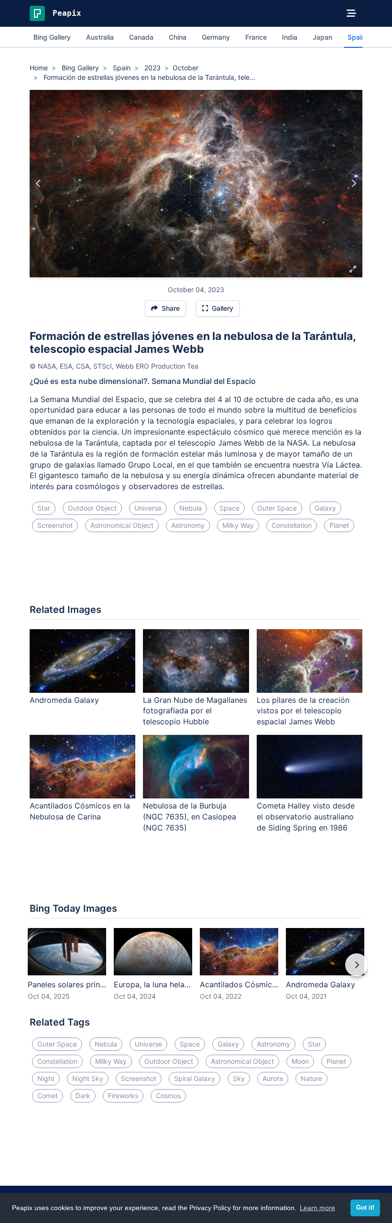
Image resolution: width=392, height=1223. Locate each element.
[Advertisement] (196, 571)
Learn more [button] (317, 1208)
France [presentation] (256, 37)
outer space (277, 508)
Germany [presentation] (216, 37)
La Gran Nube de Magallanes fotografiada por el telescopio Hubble (195, 711)
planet (339, 525)
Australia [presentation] (100, 37)
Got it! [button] (365, 1207)
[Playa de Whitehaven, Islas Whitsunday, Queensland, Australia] (38, 183)
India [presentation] (289, 37)
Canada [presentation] (141, 37)
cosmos (168, 1096)
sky (239, 1078)
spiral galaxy (194, 1078)
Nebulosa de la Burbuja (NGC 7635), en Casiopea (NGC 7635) (189, 816)
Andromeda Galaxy (64, 700)
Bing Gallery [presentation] (52, 37)
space (229, 508)
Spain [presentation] (356, 37)
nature (311, 1078)
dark (83, 1096)
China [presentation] (177, 37)
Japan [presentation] (322, 37)
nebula (190, 508)
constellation (292, 525)
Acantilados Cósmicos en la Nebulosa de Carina (80, 811)
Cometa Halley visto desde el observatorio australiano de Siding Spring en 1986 (306, 816)
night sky (87, 1078)
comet (47, 1096)
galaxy (325, 508)
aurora (272, 1078)
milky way (238, 525)
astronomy (188, 525)
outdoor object (92, 508)
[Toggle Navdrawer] (351, 13)
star (43, 508)
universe (148, 508)
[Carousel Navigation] (196, 971)
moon (300, 1061)
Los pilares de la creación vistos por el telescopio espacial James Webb (303, 711)
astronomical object (121, 525)
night (45, 1078)
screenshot (55, 525)
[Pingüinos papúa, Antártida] (353, 183)
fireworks (123, 1096)
